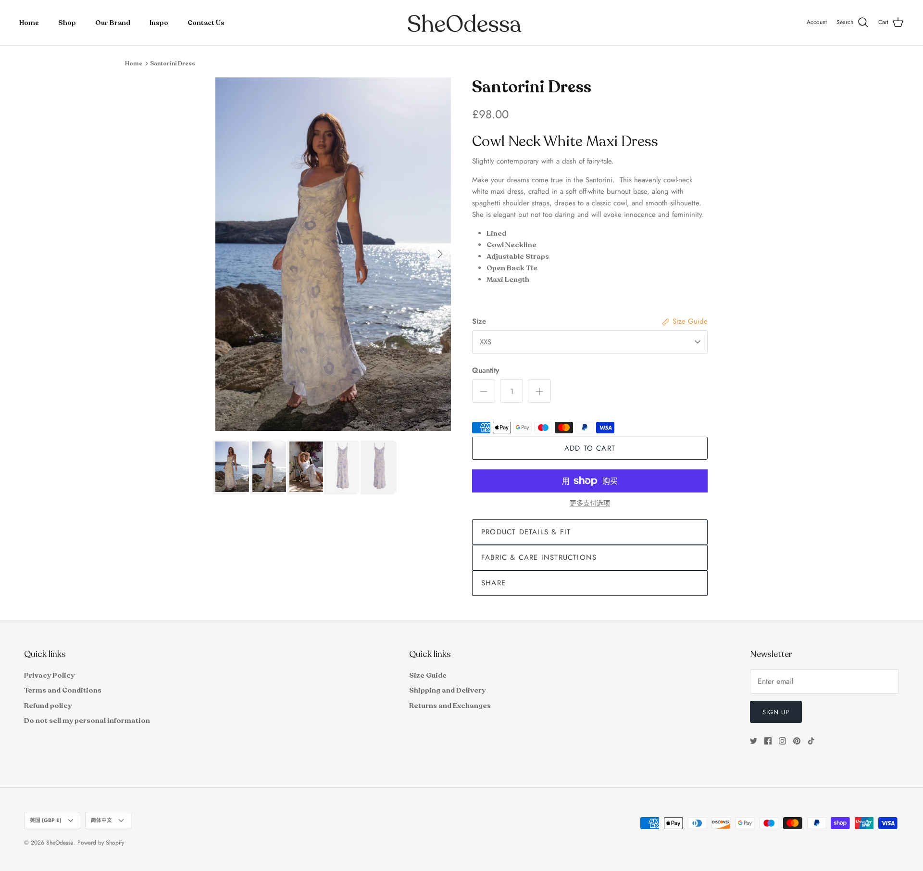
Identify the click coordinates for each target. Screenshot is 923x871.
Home (29, 22)
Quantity (485, 371)
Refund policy (48, 705)
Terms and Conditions (62, 690)
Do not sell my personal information (87, 720)
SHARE (493, 583)
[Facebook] (768, 741)
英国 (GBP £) (46, 820)
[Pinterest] (796, 741)
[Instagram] (782, 741)
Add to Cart (589, 448)
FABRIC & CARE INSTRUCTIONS (539, 557)
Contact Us (206, 22)
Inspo (159, 22)
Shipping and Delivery (447, 690)
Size (479, 321)
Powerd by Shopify (100, 842)
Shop (67, 22)
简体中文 (101, 820)
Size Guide (428, 675)
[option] (333, 254)
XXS (485, 342)
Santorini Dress (172, 63)
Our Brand (112, 22)
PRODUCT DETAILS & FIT (526, 532)
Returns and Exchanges (450, 705)
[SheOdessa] (461, 23)
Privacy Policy (49, 675)
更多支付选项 (590, 503)
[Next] (440, 254)
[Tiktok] (811, 741)
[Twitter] (753, 741)
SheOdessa (60, 842)
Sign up (775, 712)
